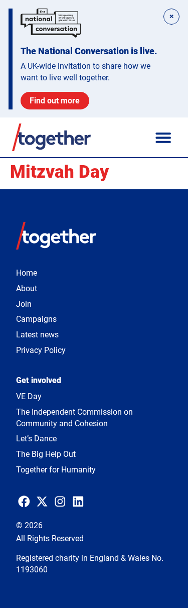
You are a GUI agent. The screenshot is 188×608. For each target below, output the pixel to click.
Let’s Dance (36, 438)
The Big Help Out (46, 454)
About (26, 288)
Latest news (37, 334)
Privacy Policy (41, 350)
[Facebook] (24, 502)
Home (26, 273)
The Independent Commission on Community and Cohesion (74, 417)
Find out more (55, 100)
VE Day (29, 396)
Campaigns (36, 319)
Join (24, 304)
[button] (163, 137)
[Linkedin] (78, 502)
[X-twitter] (42, 502)
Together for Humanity (56, 469)
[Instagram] (60, 502)
